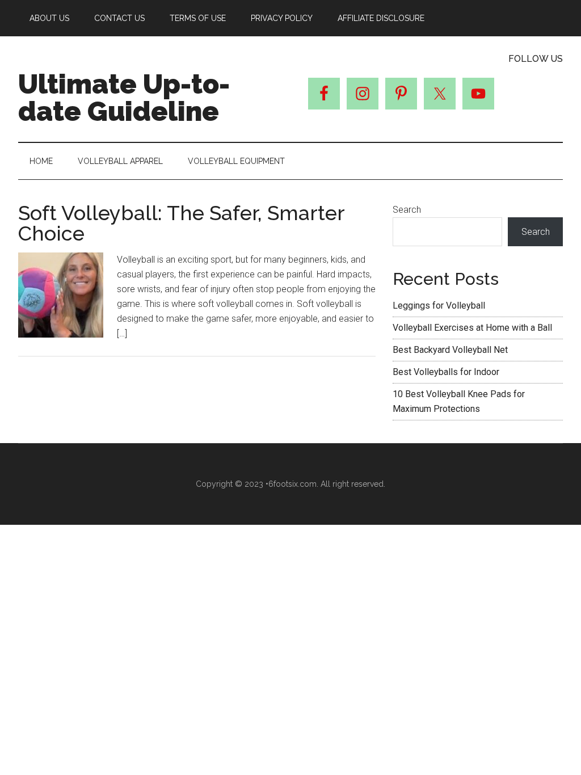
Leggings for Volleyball (439, 305)
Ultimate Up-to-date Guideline (124, 97)
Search (407, 209)
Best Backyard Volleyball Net (450, 349)
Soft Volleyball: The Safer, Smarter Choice (181, 223)
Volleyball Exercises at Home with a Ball (472, 327)
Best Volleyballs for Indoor (446, 372)
